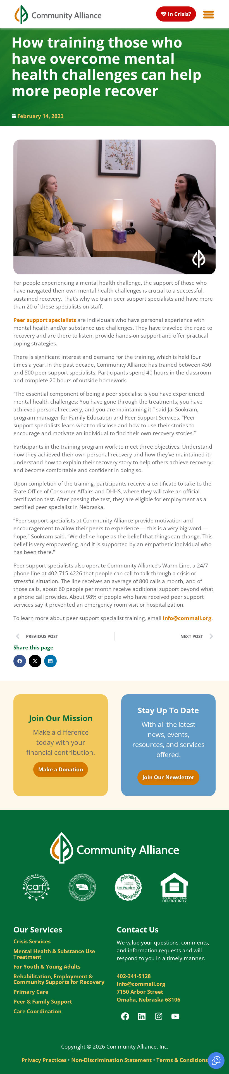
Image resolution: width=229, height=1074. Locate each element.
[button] (19, 661)
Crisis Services (32, 941)
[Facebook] (125, 1016)
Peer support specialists (44, 319)
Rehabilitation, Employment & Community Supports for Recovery (58, 979)
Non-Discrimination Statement (111, 1059)
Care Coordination (37, 1011)
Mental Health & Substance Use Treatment (54, 954)
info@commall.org (187, 617)
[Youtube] (175, 1016)
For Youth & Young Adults (46, 966)
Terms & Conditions (182, 1059)
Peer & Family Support (42, 1001)
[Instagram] (158, 1016)
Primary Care (30, 992)
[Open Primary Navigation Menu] (209, 15)
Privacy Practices (44, 1059)
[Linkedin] (141, 1016)
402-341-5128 (134, 975)
